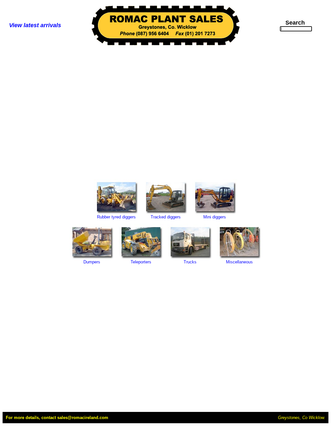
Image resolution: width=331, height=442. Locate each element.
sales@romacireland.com (82, 417)
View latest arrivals (35, 25)
